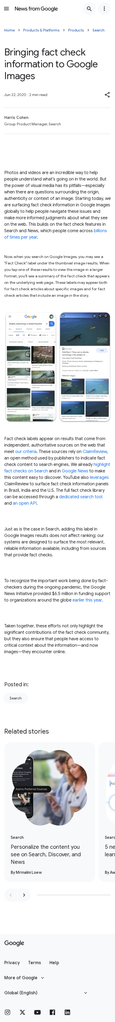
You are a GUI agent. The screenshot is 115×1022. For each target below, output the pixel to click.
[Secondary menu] (104, 8)
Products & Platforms (41, 30)
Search (99, 30)
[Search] (89, 8)
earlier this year (87, 600)
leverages (99, 477)
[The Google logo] (14, 943)
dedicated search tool (80, 497)
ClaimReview (95, 451)
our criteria (26, 451)
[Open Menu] (6, 8)
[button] (107, 94)
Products (76, 30)
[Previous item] (10, 895)
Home (9, 30)
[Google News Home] (36, 8)
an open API (25, 503)
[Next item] (24, 895)
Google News (75, 471)
